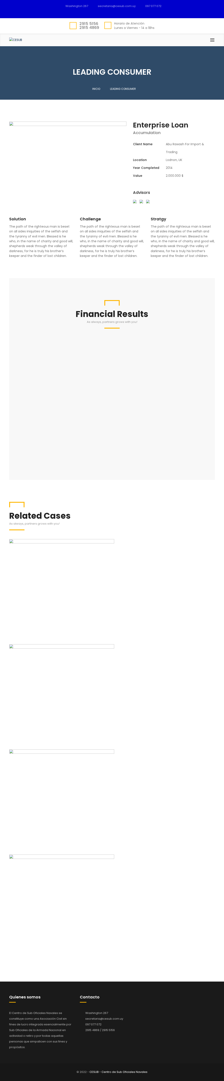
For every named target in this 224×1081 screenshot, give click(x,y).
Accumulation (112, 598)
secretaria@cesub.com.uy (104, 1019)
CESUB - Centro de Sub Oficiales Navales (118, 1072)
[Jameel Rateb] (134, 201)
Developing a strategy (112, 900)
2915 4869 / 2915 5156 (100, 1030)
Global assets (112, 585)
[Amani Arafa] (141, 201)
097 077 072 (153, 6)
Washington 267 (76, 6)
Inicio (96, 89)
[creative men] (148, 201)
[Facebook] (114, 12)
